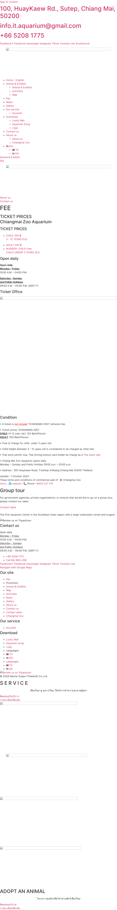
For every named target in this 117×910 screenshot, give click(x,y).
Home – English (15, 80)
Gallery (10, 105)
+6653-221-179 (44, 483)
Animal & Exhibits (16, 83)
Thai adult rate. (92, 454)
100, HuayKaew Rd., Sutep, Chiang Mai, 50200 (58, 12)
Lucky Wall (18, 120)
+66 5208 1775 (22, 35)
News (9, 102)
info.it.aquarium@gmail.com (40, 25)
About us (11, 135)
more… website (10, 483)
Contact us (12, 131)
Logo (15, 127)
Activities (17, 91)
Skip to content (9, 1)
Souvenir (17, 113)
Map (14, 94)
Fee (8, 98)
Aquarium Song (21, 124)
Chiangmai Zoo (21, 142)
